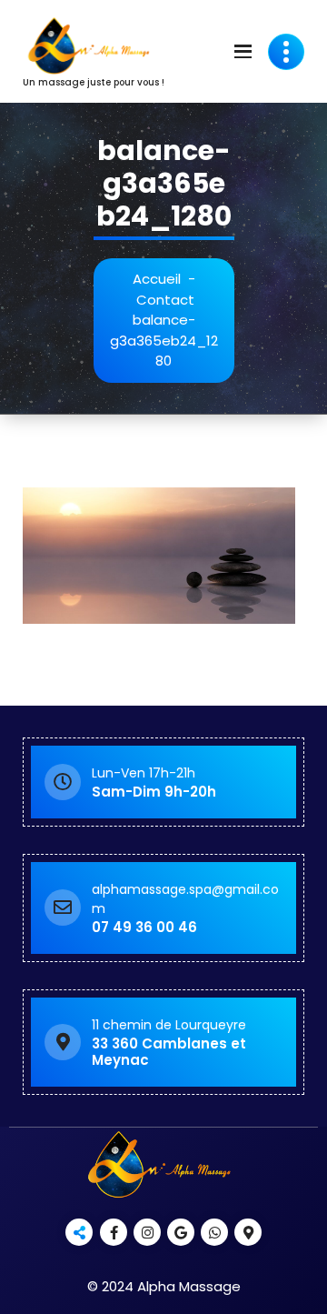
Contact (165, 299)
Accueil (157, 278)
